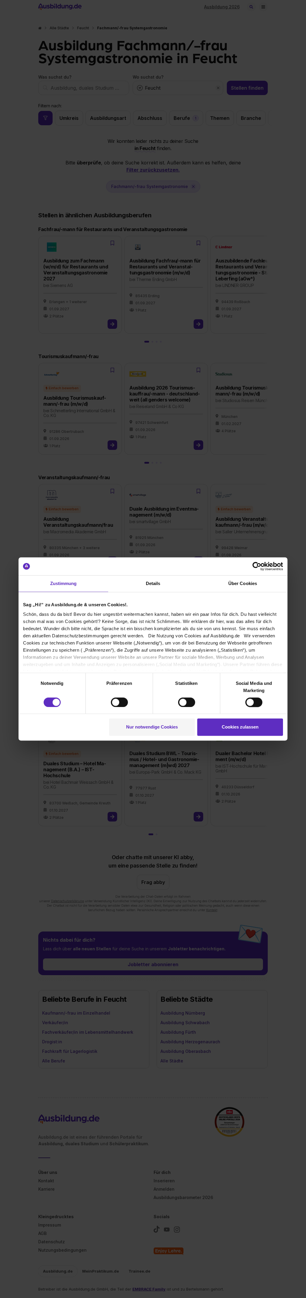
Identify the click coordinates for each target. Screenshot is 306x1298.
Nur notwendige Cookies (152, 727)
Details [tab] (153, 583)
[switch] (119, 702)
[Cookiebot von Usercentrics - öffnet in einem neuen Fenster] (257, 566)
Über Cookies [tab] (242, 583)
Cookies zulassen (240, 727)
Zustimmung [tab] (63, 583)
